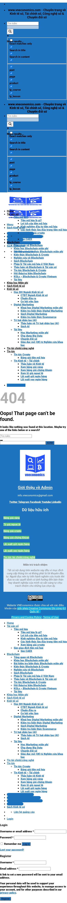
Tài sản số (13, 214)
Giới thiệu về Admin (35, 487)
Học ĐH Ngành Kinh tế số (28, 292)
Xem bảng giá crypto (33, 232)
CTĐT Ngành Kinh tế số (34, 295)
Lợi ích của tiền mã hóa (34, 223)
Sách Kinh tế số (16, 285)
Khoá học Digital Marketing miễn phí (42, 307)
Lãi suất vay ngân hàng (34, 379)
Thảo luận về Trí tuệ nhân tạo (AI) (40, 323)
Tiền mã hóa (21, 217)
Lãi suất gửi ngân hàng (34, 376)
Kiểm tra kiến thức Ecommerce (38, 317)
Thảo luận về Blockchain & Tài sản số (35, 267)
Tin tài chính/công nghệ (20, 348)
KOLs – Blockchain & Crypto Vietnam (35, 276)
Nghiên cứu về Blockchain (29, 257)
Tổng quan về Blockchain (28, 245)
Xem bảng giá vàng (32, 367)
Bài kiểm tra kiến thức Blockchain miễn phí (38, 251)
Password (6, 837)
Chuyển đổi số (29, 339)
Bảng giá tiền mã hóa (33, 357)
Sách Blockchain (23, 261)
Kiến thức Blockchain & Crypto (31, 254)
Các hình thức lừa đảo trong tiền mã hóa (44, 229)
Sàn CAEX (26, 239)
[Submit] (1, 440)
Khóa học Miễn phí (17, 282)
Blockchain (13, 242)
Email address (9, 868)
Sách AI (25, 326)
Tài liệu (18, 279)
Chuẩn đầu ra (28, 298)
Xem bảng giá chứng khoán (36, 370)
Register (5, 898)
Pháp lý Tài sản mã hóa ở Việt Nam (34, 264)
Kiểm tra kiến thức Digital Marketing (42, 310)
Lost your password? (12, 849)
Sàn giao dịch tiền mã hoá (28, 236)
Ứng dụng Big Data (31, 335)
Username (7, 862)
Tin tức (11, 351)
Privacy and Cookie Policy (26, 617)
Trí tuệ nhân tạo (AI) (25, 320)
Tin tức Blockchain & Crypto (30, 270)
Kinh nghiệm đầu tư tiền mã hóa (39, 226)
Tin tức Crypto (22, 354)
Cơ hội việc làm (29, 301)
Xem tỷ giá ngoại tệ (32, 373)
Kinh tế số (12, 289)
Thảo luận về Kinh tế (32, 363)
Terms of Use (51, 617)
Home (10, 211)
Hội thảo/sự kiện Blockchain (30, 273)
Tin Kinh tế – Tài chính (26, 360)
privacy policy (8, 892)
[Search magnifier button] (10, 31)
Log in (26, 844)
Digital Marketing (24, 304)
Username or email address (17, 831)
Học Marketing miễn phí (34, 332)
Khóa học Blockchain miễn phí (31, 248)
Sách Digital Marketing (34, 314)
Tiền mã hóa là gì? (31, 220)
